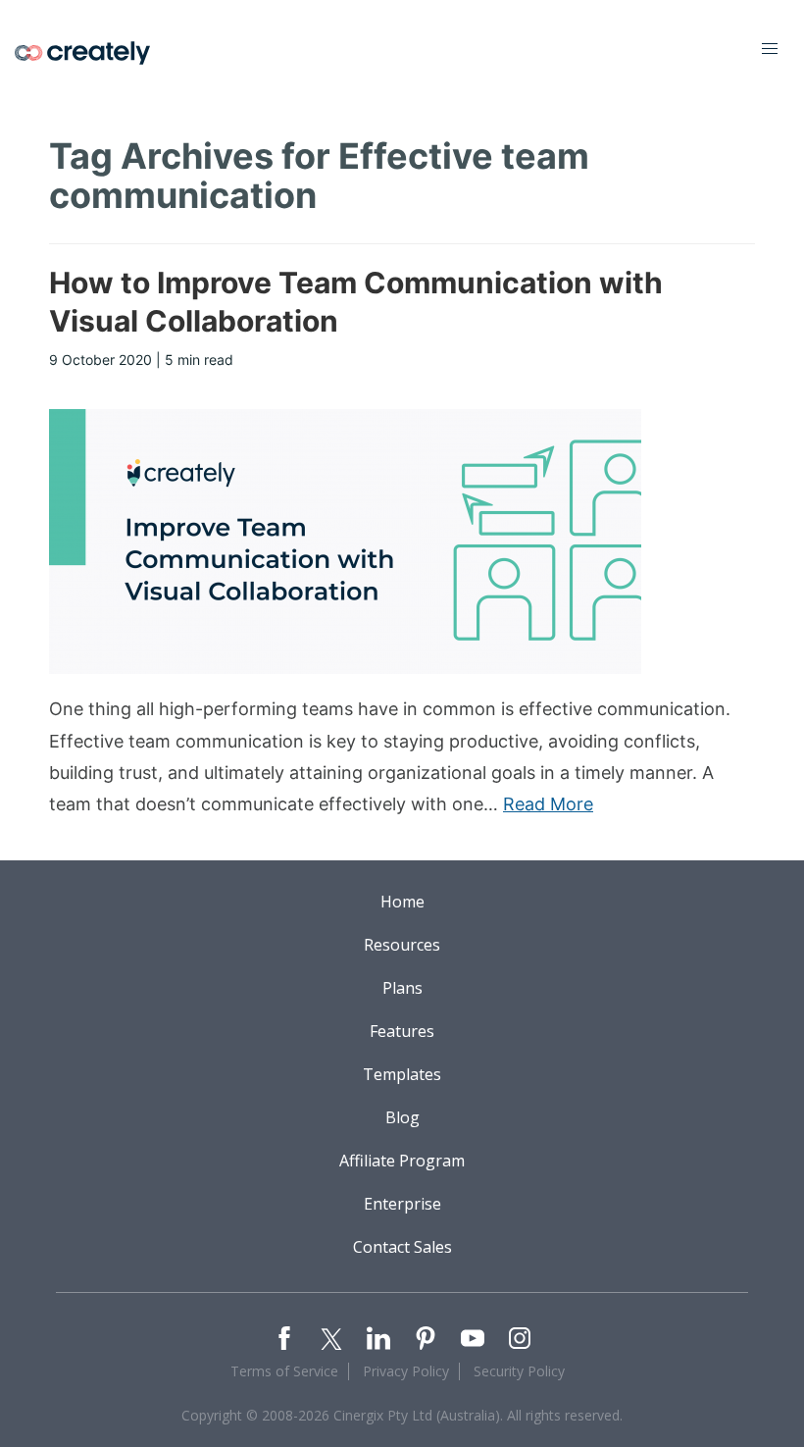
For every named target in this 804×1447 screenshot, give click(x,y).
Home (402, 901)
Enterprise (402, 1203)
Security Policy (519, 1371)
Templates (402, 1074)
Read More (548, 804)
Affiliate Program (402, 1160)
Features (402, 1031)
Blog (402, 1117)
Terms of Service (284, 1371)
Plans (402, 988)
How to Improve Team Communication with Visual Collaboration (356, 301)
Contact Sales (402, 1247)
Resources (402, 945)
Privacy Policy (406, 1371)
